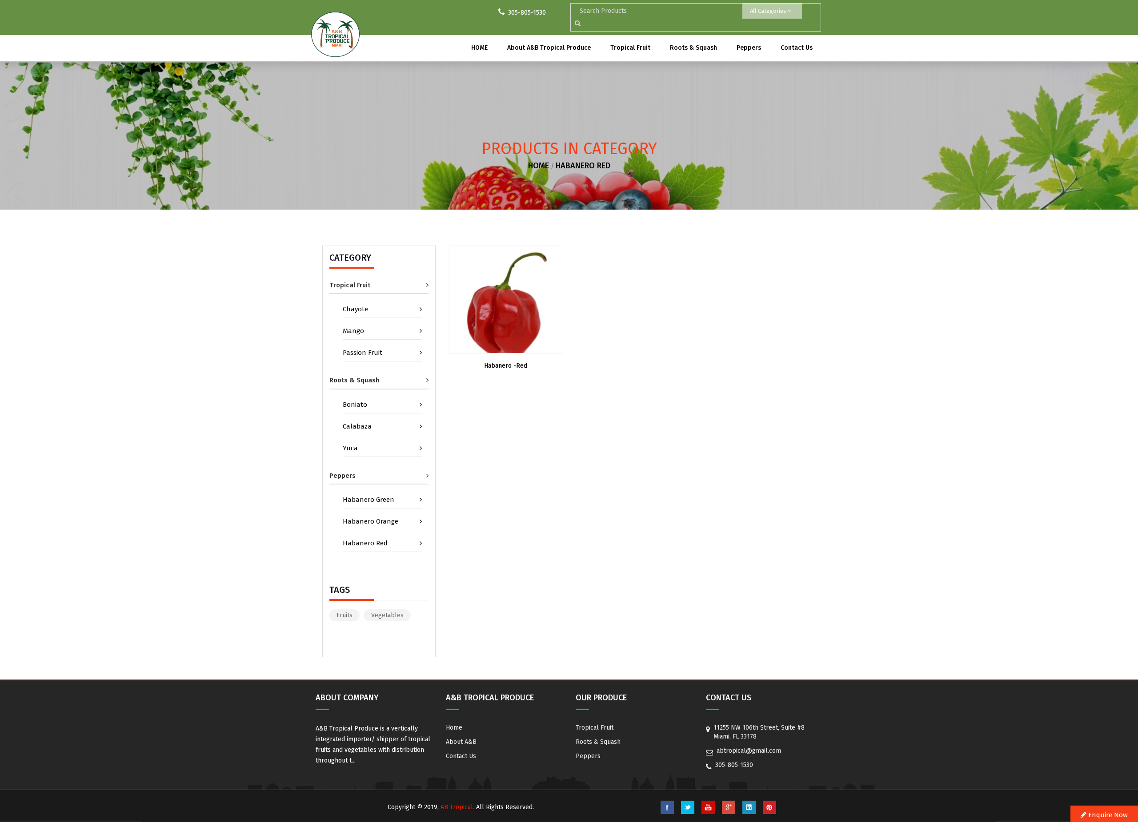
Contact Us (797, 48)
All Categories (769, 11)
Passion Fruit (362, 353)
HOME (479, 48)
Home (454, 727)
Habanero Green (368, 500)
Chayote (355, 309)
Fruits (345, 615)
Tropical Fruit (630, 48)
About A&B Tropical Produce (549, 48)
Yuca (350, 448)
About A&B (461, 742)
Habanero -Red (505, 365)
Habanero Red (583, 166)
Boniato (355, 405)
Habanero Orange (370, 521)
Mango (353, 331)
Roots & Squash (693, 48)
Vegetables (387, 615)
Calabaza (357, 426)
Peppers (749, 48)
